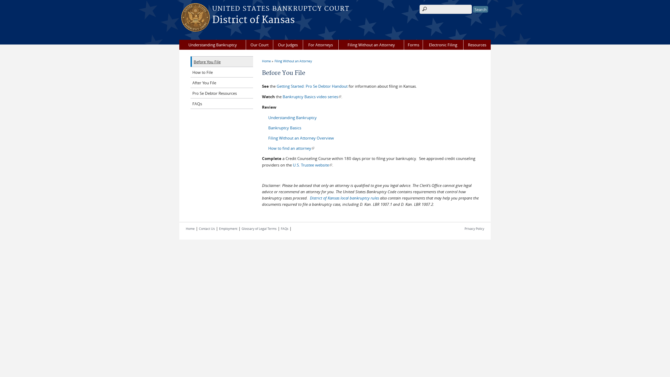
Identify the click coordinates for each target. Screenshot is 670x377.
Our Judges (288, 44)
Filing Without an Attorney (371, 44)
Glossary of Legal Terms (259, 228)
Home (266, 61)
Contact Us (207, 228)
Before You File (207, 61)
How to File (202, 72)
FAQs (197, 103)
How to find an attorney (290, 148)
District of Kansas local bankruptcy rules (344, 198)
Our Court (259, 44)
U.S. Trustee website (312, 165)
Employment (228, 228)
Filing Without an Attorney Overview (301, 138)
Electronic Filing (443, 44)
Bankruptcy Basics (284, 127)
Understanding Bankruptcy (212, 44)
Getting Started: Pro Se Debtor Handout (312, 86)
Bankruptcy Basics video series (312, 96)
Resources (477, 44)
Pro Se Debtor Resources (214, 93)
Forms (413, 44)
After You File (204, 82)
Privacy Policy (474, 228)
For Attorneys (320, 44)
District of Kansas (253, 20)
